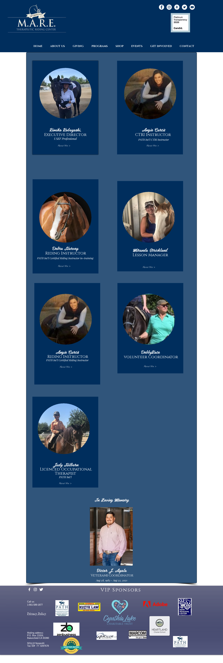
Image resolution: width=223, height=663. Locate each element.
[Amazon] (176, 7)
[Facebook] (161, 7)
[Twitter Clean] (41, 589)
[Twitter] (184, 7)
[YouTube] (192, 7)
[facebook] (29, 589)
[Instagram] (169, 7)
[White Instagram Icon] (35, 589)
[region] (65, 108)
